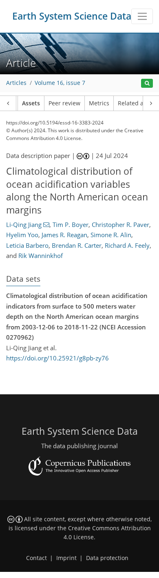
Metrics (99, 103)
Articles (16, 83)
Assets (31, 103)
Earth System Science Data (71, 16)
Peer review (64, 103)
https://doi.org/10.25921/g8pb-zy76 (57, 358)
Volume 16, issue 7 (60, 83)
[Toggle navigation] (142, 16)
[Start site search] (147, 83)
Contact (36, 558)
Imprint (66, 558)
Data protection (107, 558)
